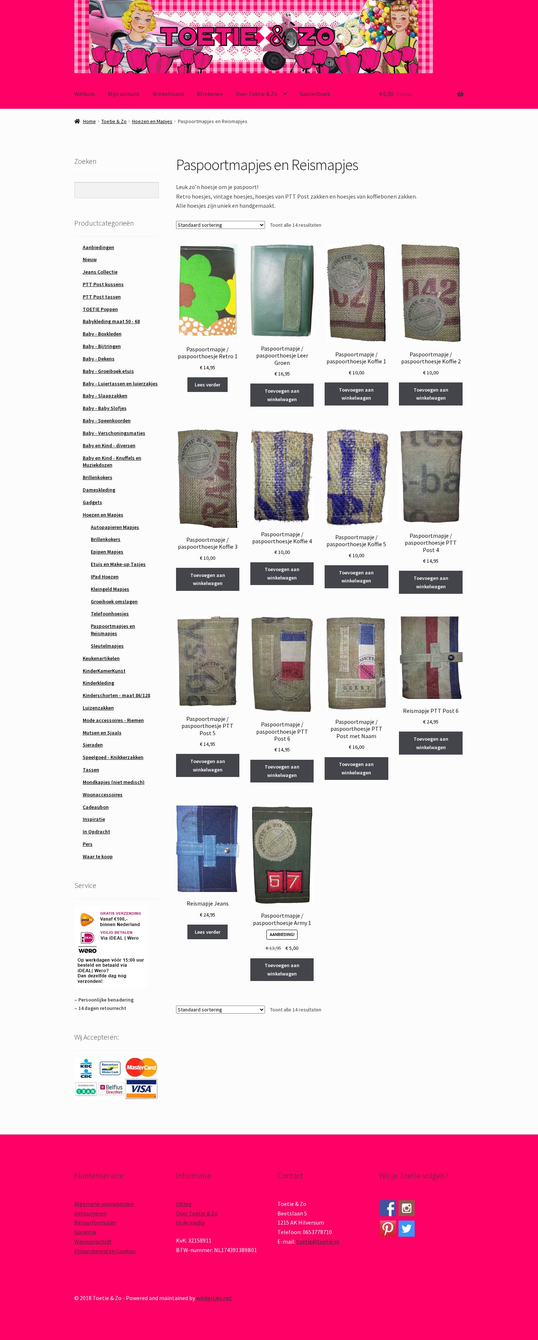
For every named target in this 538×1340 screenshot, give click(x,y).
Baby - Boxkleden (102, 333)
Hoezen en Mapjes (152, 121)
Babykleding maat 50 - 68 (111, 321)
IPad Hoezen (105, 576)
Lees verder (207, 384)
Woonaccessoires (103, 794)
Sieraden (93, 744)
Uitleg (184, 1203)
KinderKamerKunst (104, 670)
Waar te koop (98, 856)
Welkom (84, 93)
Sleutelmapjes (107, 646)
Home (89, 121)
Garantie (85, 1232)
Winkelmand (168, 93)
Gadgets (92, 502)
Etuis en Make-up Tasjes (118, 564)
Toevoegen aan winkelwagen (282, 395)
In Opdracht (96, 831)
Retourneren (90, 1213)
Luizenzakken (98, 707)
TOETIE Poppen (100, 309)
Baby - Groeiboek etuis (108, 371)
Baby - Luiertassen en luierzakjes (120, 383)
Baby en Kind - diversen (109, 445)
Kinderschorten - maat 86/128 (116, 695)
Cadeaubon (96, 807)
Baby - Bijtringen (102, 346)
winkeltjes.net (214, 1298)
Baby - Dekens (99, 358)
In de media (190, 1222)
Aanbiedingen (98, 247)
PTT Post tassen (102, 296)
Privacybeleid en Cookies (105, 1251)
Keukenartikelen (101, 658)
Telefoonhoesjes (110, 613)
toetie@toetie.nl (317, 1241)
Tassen (91, 769)
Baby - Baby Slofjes (105, 408)
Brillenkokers (97, 477)
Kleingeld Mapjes (110, 589)
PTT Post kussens (103, 284)
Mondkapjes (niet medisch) (114, 782)
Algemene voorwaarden (104, 1203)
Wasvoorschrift (93, 1241)
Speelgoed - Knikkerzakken (113, 757)
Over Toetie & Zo (256, 93)
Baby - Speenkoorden (107, 420)
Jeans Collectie (100, 272)
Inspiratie (94, 819)
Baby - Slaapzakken (105, 395)
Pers (88, 844)
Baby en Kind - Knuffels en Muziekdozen (112, 462)
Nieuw (90, 259)
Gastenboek (315, 93)
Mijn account (124, 93)
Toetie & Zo (114, 121)
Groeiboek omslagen (114, 601)
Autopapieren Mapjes (115, 527)
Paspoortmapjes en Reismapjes (113, 630)
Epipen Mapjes (107, 551)
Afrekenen (210, 93)
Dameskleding (99, 489)
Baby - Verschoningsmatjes (114, 433)
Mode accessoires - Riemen (113, 720)
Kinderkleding (98, 683)
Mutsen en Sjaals (102, 732)
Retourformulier (95, 1222)
